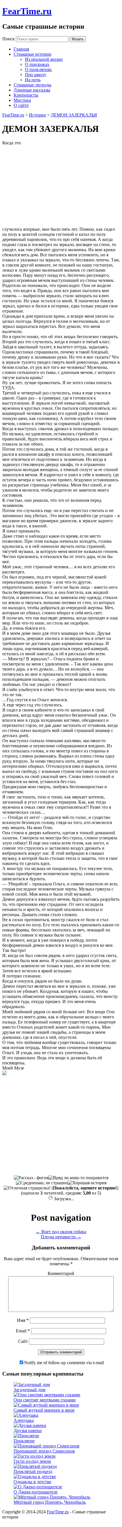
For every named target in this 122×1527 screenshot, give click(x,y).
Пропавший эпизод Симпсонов (44, 1451)
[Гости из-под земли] (35, 1456)
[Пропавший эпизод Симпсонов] (46, 1445)
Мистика (22, 100)
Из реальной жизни (44, 59)
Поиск (8, 38)
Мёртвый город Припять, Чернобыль (50, 1502)
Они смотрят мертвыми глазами (45, 1399)
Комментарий (61, 1273)
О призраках (37, 64)
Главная (21, 49)
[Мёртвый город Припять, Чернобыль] (52, 1497)
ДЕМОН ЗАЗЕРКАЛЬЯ (74, 115)
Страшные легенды (32, 84)
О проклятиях (38, 69)
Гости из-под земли (32, 1461)
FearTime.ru (27, 11)
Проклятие (24, 1440)
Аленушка (24, 1420)
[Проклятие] (26, 1435)
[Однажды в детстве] (35, 1476)
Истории (37, 115)
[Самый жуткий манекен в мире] (46, 1405)
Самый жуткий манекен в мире (44, 1410)
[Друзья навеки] (30, 1425)
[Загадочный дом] (32, 1384)
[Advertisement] (72, 183)
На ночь (33, 79)
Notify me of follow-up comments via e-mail (64, 1362)
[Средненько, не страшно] (42, 1182)
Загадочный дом (29, 1389)
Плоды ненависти (61, 1236)
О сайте (21, 105)
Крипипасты (26, 95)
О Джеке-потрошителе (36, 1491)
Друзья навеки (28, 1430)
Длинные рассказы (32, 90)
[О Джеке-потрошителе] (38, 1486)
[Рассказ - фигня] (31, 1177)
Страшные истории (32, 54)
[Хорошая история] (87, 1182)
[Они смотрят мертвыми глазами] (47, 1394)
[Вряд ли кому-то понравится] (78, 1177)
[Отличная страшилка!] (27, 1188)
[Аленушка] (26, 1415)
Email (23, 1330)
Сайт (23, 1341)
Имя (23, 1320)
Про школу (35, 74)
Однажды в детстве (32, 1481)
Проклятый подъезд (33, 1471)
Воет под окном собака (61, 1231)
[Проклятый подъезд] (35, 1466)
